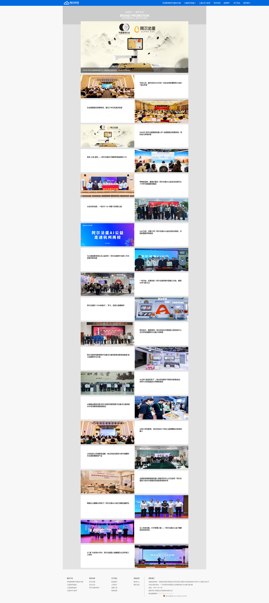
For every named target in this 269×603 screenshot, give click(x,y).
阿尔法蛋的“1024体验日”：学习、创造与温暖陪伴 (105, 305)
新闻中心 (137, 582)
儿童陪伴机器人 (190, 3)
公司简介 (114, 585)
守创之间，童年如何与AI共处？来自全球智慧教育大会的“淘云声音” (161, 84)
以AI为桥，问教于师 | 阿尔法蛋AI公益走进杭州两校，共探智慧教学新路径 (161, 232)
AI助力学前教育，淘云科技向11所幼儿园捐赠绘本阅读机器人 (161, 430)
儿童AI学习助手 (205, 3)
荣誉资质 (114, 590)
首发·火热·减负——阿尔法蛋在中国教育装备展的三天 (107, 157)
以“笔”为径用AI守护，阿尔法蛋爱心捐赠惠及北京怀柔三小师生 (108, 553)
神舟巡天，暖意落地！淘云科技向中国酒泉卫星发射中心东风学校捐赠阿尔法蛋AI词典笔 (161, 331)
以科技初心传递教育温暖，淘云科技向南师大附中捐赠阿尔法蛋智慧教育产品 (108, 454)
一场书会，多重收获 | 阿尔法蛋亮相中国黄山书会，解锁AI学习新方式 (160, 281)
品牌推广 (227, 3)
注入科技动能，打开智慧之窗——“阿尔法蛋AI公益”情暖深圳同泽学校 (161, 529)
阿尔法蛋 (92, 582)
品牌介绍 (114, 587)
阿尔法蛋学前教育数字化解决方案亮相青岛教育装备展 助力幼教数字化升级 (108, 356)
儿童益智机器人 (72, 587)
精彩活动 (137, 585)
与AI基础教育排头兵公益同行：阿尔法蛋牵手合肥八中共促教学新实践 (108, 257)
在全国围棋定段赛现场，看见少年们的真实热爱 (104, 107)
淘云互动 (92, 585)
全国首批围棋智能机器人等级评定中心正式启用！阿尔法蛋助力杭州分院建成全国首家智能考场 (161, 479)
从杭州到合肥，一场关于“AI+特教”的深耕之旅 (104, 206)
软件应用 (217, 3)
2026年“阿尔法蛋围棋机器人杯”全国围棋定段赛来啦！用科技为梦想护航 (161, 133)
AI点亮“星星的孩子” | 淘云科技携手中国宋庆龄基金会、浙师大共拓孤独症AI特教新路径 (161, 380)
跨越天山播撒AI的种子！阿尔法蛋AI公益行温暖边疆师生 (108, 503)
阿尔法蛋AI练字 (94, 587)
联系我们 (246, 3)
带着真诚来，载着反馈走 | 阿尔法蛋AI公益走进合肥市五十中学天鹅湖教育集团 (161, 183)
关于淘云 (236, 3)
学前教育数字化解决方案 (171, 3)
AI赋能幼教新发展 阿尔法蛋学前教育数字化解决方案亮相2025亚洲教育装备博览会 (108, 405)
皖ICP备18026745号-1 (166, 593)
